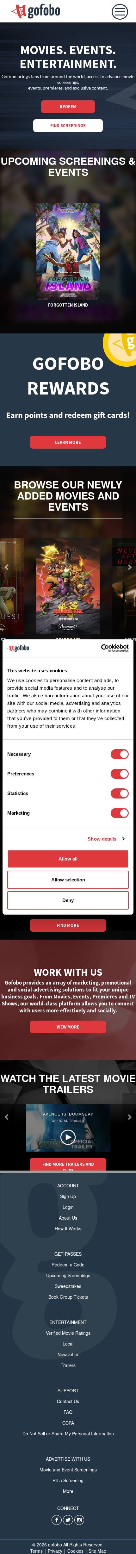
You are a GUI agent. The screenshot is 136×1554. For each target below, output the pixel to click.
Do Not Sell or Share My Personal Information (68, 1433)
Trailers (68, 1365)
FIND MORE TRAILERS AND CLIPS (68, 1167)
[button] (7, 1117)
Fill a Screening (68, 1480)
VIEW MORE (68, 1027)
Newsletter (68, 1354)
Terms (36, 1551)
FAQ (68, 1412)
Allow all (68, 858)
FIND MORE (68, 925)
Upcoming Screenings (68, 1275)
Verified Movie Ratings (68, 1333)
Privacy (55, 1551)
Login (68, 1207)
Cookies (75, 1551)
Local (68, 1343)
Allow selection (68, 879)
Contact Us (68, 1401)
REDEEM (68, 106)
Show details (102, 839)
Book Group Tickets (68, 1297)
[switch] (120, 774)
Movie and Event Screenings (68, 1469)
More (68, 1491)
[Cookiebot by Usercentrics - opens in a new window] (101, 648)
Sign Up (68, 1196)
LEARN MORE (68, 442)
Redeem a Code (68, 1264)
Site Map (97, 1551)
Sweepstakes (68, 1286)
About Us (68, 1218)
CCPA (68, 1423)
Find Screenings (68, 125)
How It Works (68, 1228)
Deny (68, 900)
